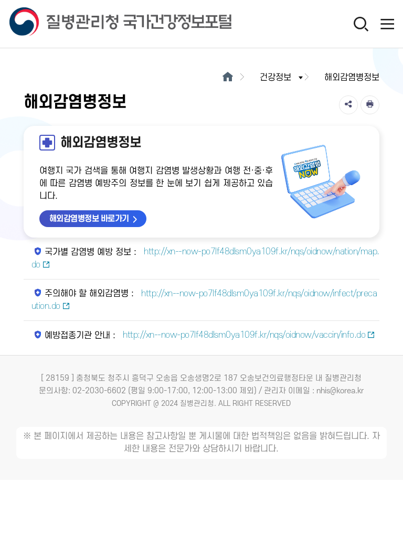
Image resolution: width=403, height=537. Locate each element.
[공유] (348, 104)
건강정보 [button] (275, 77)
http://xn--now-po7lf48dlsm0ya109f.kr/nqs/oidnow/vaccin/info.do (243, 335)
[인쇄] (369, 104)
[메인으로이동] (227, 77)
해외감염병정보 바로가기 (89, 218)
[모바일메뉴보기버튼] (387, 24)
